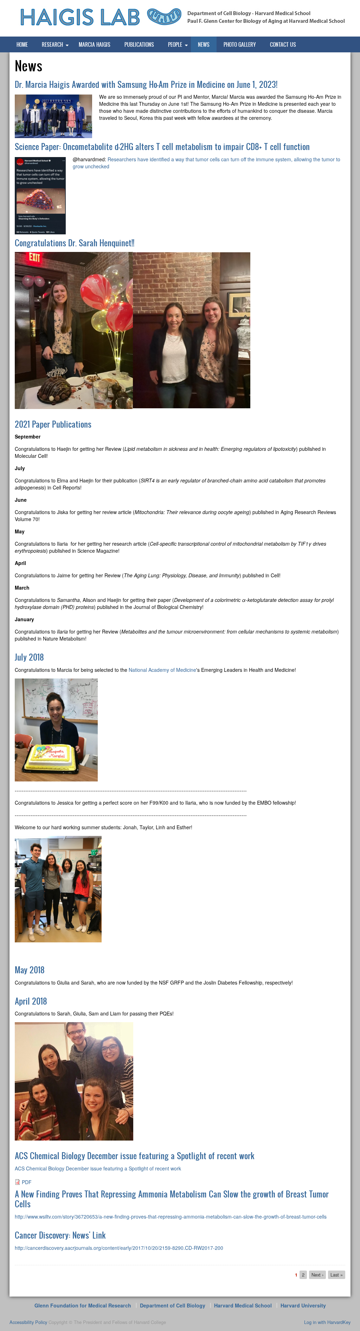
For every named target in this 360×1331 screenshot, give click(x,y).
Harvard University (303, 1305)
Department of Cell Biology (172, 1305)
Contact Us (283, 44)
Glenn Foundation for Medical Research (82, 1305)
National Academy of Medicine (162, 669)
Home (22, 44)
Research (52, 44)
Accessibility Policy (28, 1322)
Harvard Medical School (243, 1305)
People (175, 44)
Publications (139, 44)
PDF (27, 1182)
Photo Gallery (240, 44)
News (204, 44)
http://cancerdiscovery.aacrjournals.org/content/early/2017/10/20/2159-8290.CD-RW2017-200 (119, 1247)
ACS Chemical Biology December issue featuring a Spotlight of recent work (98, 1168)
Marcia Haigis (94, 44)
